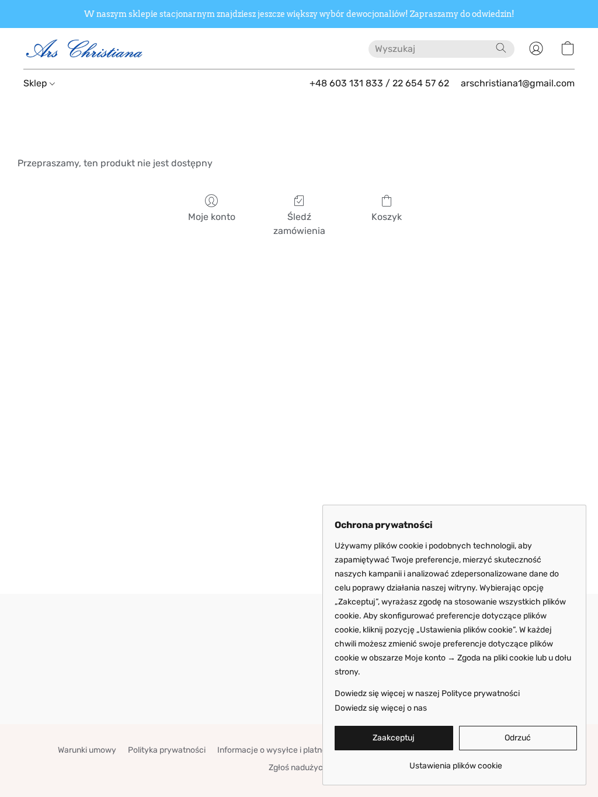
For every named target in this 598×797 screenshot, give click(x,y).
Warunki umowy (87, 750)
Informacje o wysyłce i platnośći (277, 750)
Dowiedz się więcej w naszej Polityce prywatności (427, 693)
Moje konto (211, 216)
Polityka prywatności (167, 750)
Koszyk (386, 216)
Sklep (36, 83)
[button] (84, 48)
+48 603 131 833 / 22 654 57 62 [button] (379, 83)
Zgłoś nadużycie (299, 767)
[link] (456, 761)
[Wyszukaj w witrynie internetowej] (501, 48)
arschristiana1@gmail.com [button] (518, 83)
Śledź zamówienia (299, 223)
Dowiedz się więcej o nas (381, 708)
